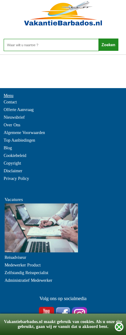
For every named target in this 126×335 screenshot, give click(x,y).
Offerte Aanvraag (19, 109)
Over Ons (12, 125)
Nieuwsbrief (14, 117)
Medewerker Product (23, 265)
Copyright (12, 163)
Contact (10, 102)
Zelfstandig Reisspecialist (26, 272)
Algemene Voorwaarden (24, 132)
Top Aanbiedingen (19, 140)
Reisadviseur (15, 257)
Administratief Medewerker (28, 280)
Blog (8, 148)
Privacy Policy (16, 178)
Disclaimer (13, 171)
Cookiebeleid (15, 155)
